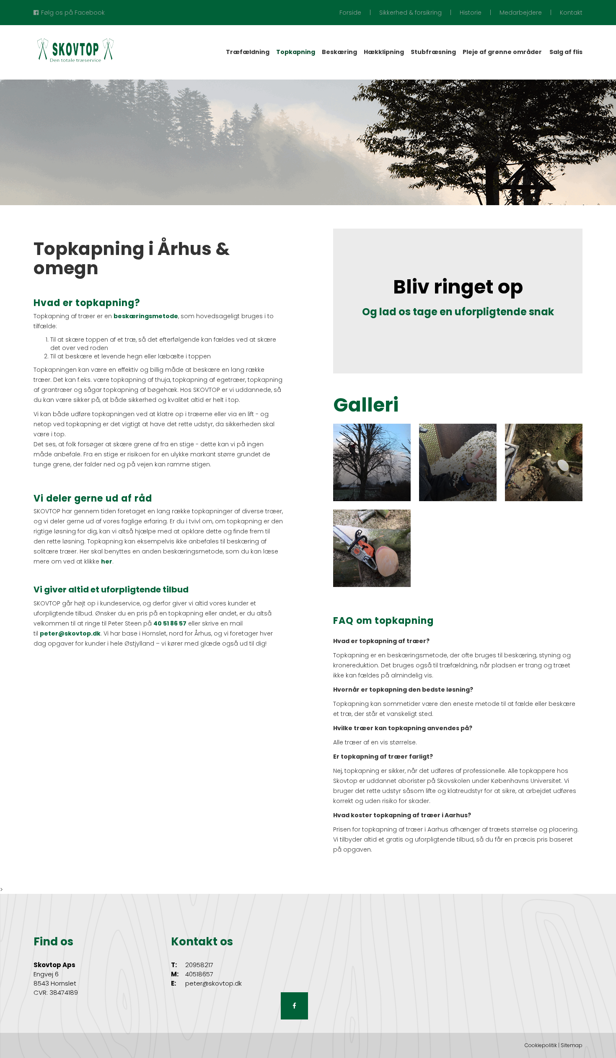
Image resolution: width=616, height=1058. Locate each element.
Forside (350, 12)
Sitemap (571, 1045)
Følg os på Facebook (73, 12)
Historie (470, 12)
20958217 (199, 964)
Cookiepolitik (541, 1045)
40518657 (199, 974)
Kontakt (571, 12)
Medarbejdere (521, 12)
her (106, 561)
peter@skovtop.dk (70, 633)
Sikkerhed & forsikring (410, 12)
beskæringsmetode (146, 316)
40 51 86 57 (169, 623)
